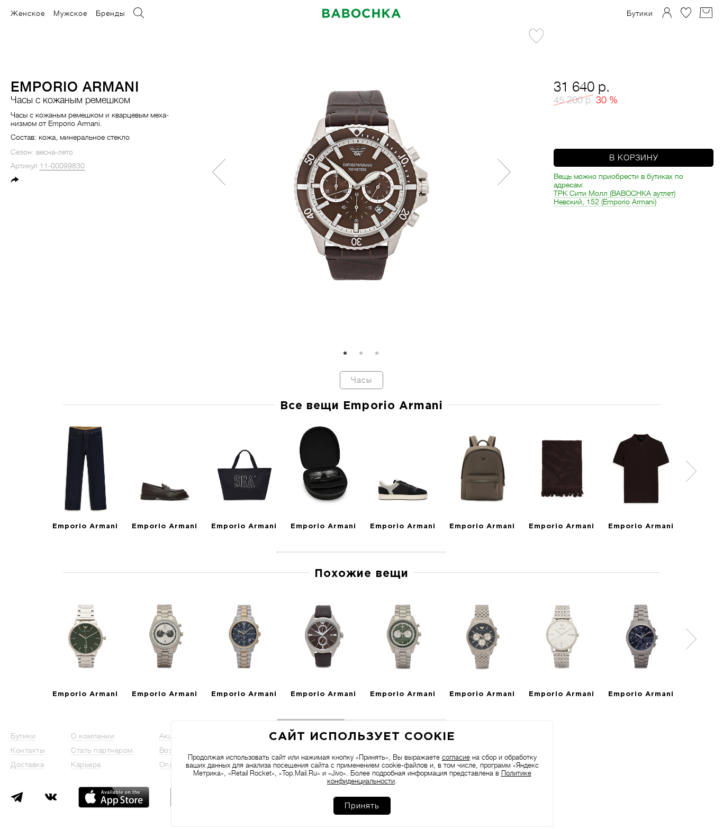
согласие (456, 757)
